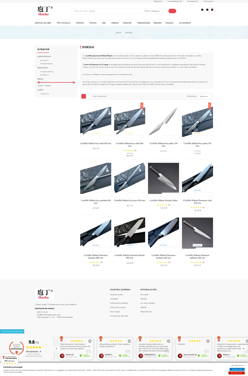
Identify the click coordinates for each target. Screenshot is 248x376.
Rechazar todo (236, 373)
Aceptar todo (237, 369)
